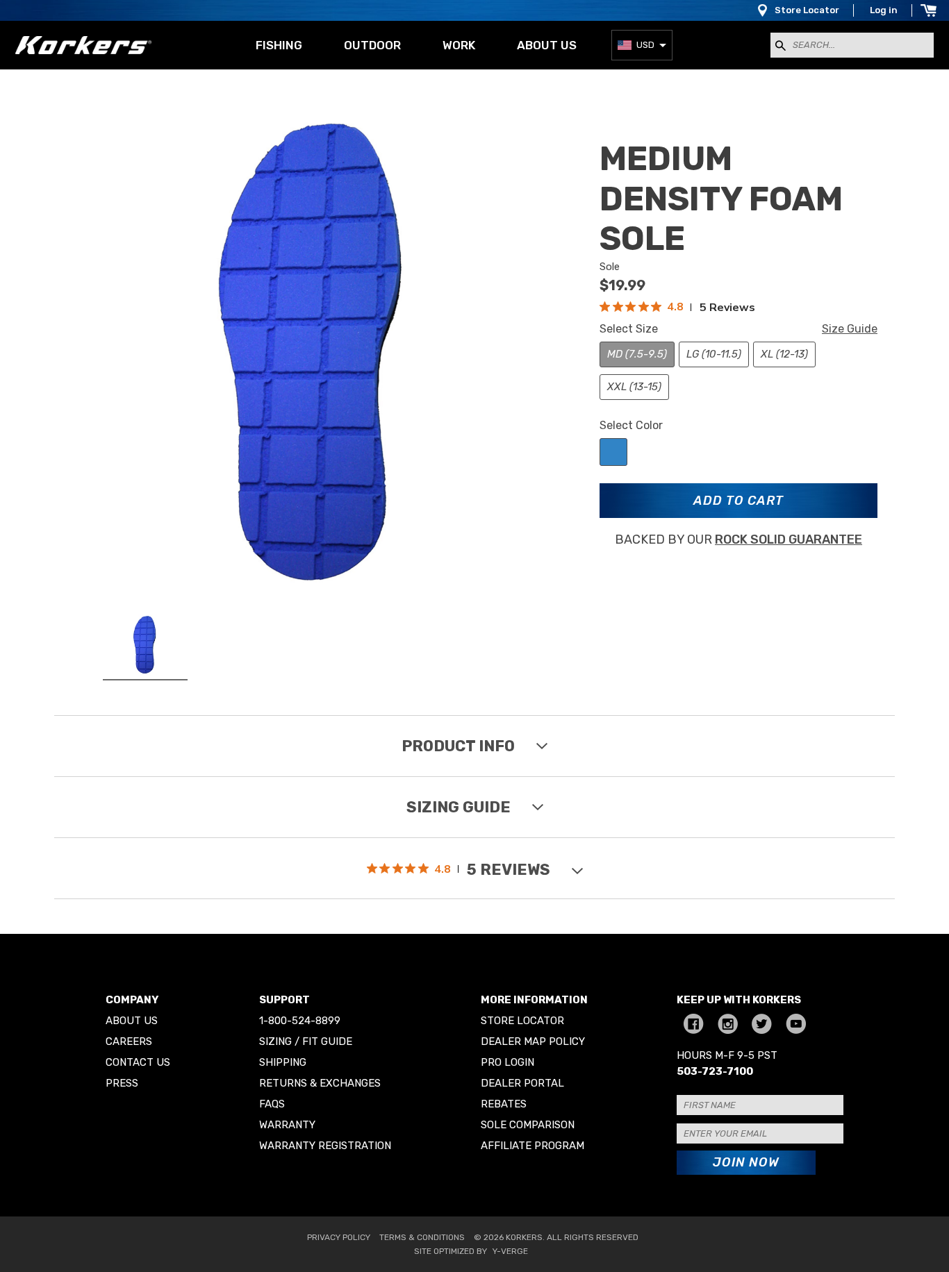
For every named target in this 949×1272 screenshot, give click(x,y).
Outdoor (372, 45)
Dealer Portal (522, 1083)
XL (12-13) (784, 354)
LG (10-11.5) (713, 354)
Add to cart (738, 500)
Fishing (279, 45)
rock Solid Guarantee (788, 539)
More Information (534, 1000)
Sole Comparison (528, 1125)
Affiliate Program (532, 1145)
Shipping (282, 1062)
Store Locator (807, 10)
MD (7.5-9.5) (637, 354)
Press (122, 1083)
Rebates (504, 1104)
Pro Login (507, 1062)
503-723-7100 (715, 1071)
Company (132, 1000)
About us (547, 45)
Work (459, 45)
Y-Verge (510, 1251)
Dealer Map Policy (533, 1041)
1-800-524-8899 (299, 1020)
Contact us (138, 1062)
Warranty (287, 1125)
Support (284, 1000)
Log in (884, 10)
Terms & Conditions (422, 1237)
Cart (928, 10)
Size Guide (849, 328)
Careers (129, 1041)
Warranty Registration (325, 1145)
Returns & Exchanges (320, 1083)
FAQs (272, 1104)
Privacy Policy (338, 1237)
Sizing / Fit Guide (305, 1041)
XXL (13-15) (634, 386)
